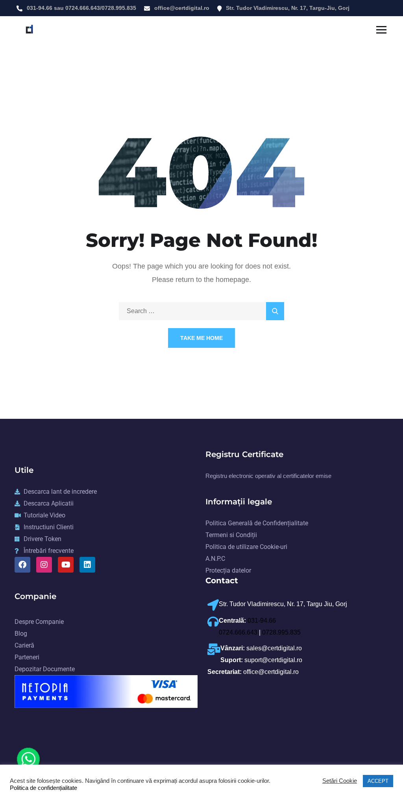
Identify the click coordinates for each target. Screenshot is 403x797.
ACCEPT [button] (378, 781)
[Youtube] (66, 565)
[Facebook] (22, 565)
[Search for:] (201, 311)
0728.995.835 (119, 8)
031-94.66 (39, 8)
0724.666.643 (82, 8)
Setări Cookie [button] (339, 781)
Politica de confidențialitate (43, 788)
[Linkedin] (87, 565)
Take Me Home (201, 338)
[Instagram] (44, 565)
